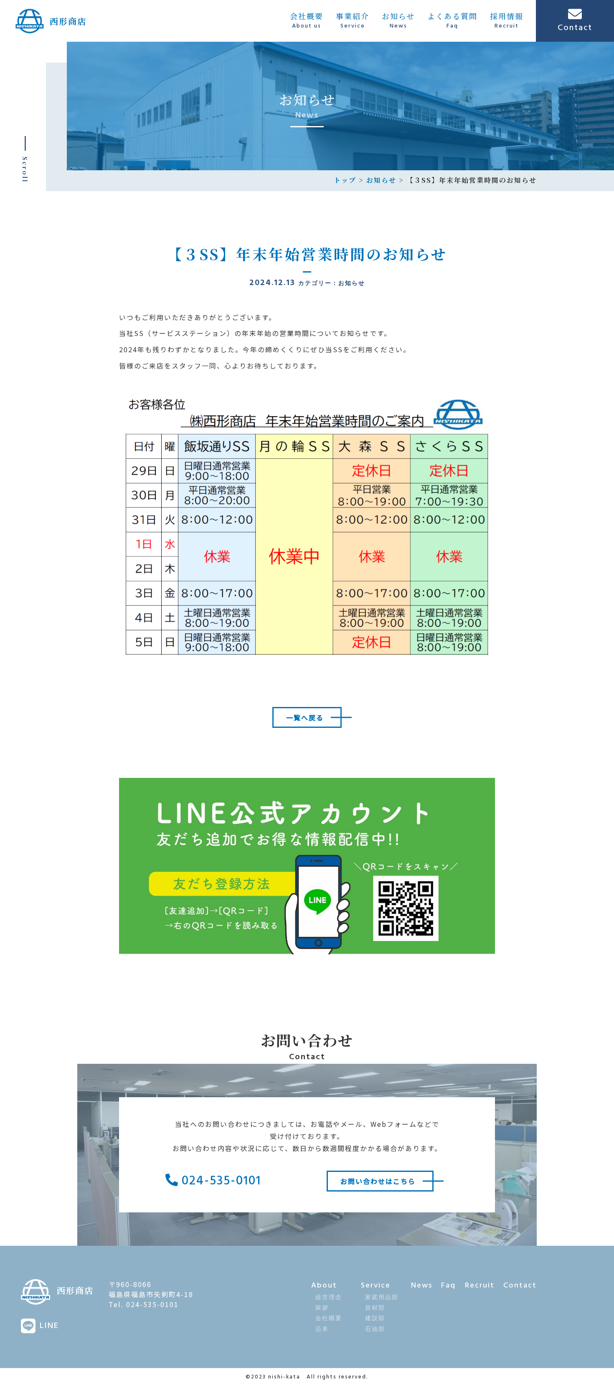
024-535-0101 (219, 1181)
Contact (520, 1286)
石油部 (375, 1329)
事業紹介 (352, 20)
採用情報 (506, 20)
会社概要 (306, 20)
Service (376, 1286)
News (421, 1286)
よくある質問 (452, 20)
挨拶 (322, 1308)
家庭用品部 (381, 1298)
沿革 (322, 1329)
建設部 (375, 1318)
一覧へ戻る (305, 717)
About (324, 1286)
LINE (49, 1326)
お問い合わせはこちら (378, 1181)
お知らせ (398, 20)
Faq (448, 1286)
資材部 (375, 1308)
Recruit (480, 1286)
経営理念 (328, 1298)
